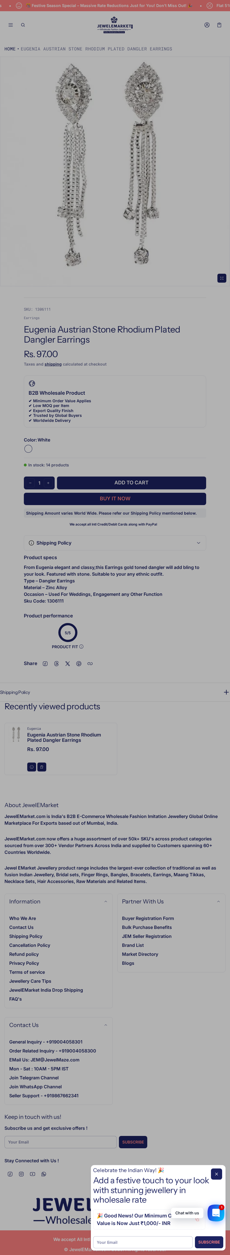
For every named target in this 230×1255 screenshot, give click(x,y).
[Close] (216, 1174)
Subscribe (209, 1242)
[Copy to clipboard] (197, 1219)
